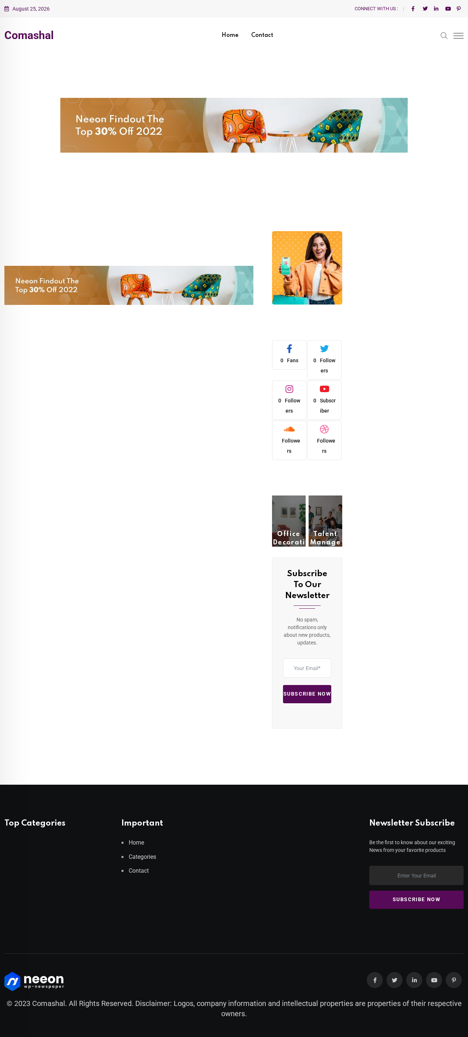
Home (230, 35)
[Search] (444, 35)
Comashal (29, 35)
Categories (142, 856)
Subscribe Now (307, 694)
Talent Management (325, 542)
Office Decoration (289, 542)
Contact (262, 35)
